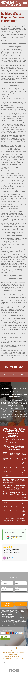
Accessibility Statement (20, 658)
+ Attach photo (7, 604)
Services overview (12, 648)
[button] (3, 554)
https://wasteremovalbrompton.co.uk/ (14, 620)
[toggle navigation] (25, 2)
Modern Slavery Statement (8, 658)
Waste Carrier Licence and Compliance (13, 656)
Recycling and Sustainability (9, 652)
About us (15, 650)
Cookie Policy (21, 650)
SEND (20, 604)
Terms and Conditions (22, 648)
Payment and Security (13, 654)
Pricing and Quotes (20, 652)
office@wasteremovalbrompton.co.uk (14, 619)
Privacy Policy (3, 648)
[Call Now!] (14, 5)
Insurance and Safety (7, 650)
